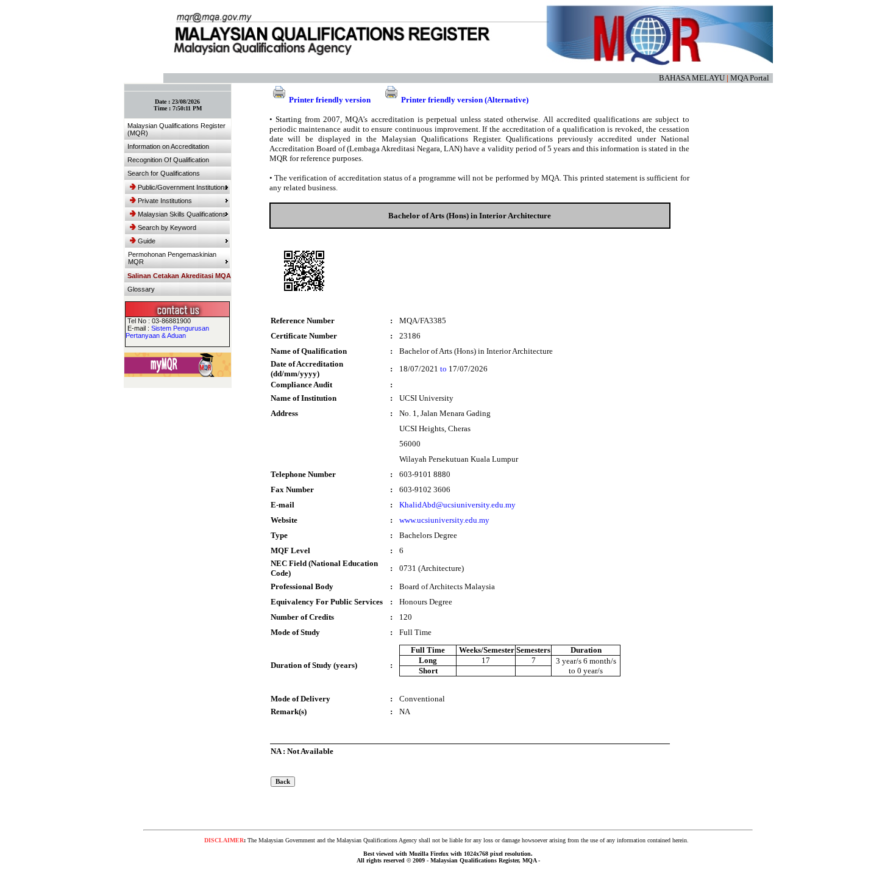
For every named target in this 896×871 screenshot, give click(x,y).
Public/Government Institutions (183, 187)
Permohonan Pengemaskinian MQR (172, 258)
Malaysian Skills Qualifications (182, 214)
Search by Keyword (167, 227)
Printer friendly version (330, 99)
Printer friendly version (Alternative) (464, 99)
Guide (146, 241)
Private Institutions (165, 200)
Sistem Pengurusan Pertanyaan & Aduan (167, 331)
